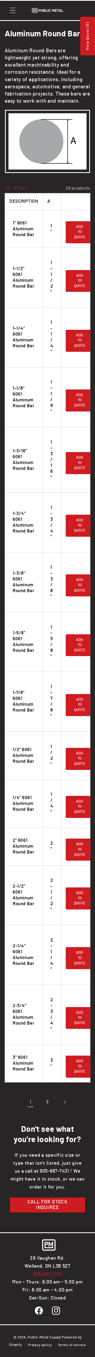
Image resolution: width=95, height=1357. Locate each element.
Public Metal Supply (44, 1337)
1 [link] (30, 1102)
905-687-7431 (47, 1274)
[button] (13, 10)
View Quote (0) (87, 36)
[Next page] (65, 1102)
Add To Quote (79, 232)
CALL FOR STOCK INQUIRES (47, 1205)
